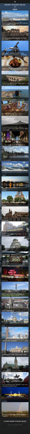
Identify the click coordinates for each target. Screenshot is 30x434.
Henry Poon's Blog (15, 5)
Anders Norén (18, 424)
